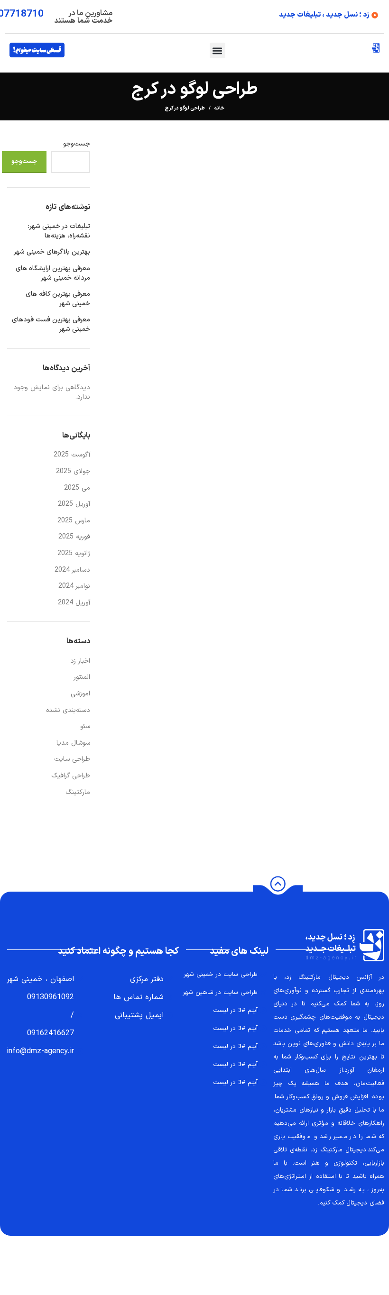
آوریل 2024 (74, 603)
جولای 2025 (73, 471)
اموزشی (80, 694)
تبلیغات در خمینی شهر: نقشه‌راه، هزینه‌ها (59, 231)
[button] (217, 50)
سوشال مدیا (73, 743)
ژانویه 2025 (73, 553)
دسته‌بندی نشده (68, 710)
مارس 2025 (73, 521)
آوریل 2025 (74, 504)
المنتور (82, 677)
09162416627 (50, 1033)
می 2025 (77, 488)
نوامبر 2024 (74, 586)
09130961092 (50, 997)
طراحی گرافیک (70, 776)
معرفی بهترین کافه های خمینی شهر (58, 299)
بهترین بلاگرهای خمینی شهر (52, 252)
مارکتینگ (77, 792)
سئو (85, 726)
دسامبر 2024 (72, 570)
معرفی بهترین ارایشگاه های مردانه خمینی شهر (53, 273)
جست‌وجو (76, 144)
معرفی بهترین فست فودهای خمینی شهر (51, 324)
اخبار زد (80, 661)
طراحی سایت (72, 759)
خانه (219, 108)
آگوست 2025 (72, 455)
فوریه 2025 (74, 537)
